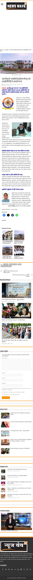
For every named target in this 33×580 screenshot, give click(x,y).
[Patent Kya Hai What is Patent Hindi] (16, 521)
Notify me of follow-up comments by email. (14, 392)
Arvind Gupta (6, 84)
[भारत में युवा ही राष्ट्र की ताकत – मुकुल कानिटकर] (5, 433)
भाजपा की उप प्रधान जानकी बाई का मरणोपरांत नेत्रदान (21, 421)
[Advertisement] (16, 28)
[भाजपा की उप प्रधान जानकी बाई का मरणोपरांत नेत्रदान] (5, 425)
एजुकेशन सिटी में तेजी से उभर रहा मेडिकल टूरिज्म (11, 271)
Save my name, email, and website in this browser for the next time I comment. (16, 389)
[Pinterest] (9, 569)
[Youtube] (18, 569)
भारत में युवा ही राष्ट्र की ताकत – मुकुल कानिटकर (13, 299)
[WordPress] (27, 569)
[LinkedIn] (12, 569)
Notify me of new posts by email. (11, 394)
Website (4, 383)
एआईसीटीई (6, 264)
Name (4, 372)
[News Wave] (16, 6)
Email (3, 378)
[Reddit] (21, 569)
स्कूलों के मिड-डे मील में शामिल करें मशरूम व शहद (16, 469)
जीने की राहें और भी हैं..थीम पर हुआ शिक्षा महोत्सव (20, 275)
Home (2, 49)
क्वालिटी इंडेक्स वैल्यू (13, 264)
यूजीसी (20, 264)
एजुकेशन (7, 49)
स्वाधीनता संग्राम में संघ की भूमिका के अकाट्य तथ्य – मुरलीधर (20, 413)
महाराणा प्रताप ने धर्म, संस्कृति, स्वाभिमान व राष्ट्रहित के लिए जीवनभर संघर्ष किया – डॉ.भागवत (21, 440)
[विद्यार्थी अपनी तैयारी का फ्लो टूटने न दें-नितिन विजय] (5, 451)
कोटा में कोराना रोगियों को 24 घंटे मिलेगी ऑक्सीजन (17, 475)
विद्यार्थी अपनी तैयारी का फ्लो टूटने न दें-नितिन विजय (13, 320)
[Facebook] (2, 569)
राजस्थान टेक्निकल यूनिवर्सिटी (6, 266)
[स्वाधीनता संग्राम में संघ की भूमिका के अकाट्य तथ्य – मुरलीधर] (5, 416)
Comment (4, 358)
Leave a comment (7, 85)
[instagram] (30, 569)
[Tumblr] (24, 569)
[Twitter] (5, 569)
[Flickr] (15, 569)
